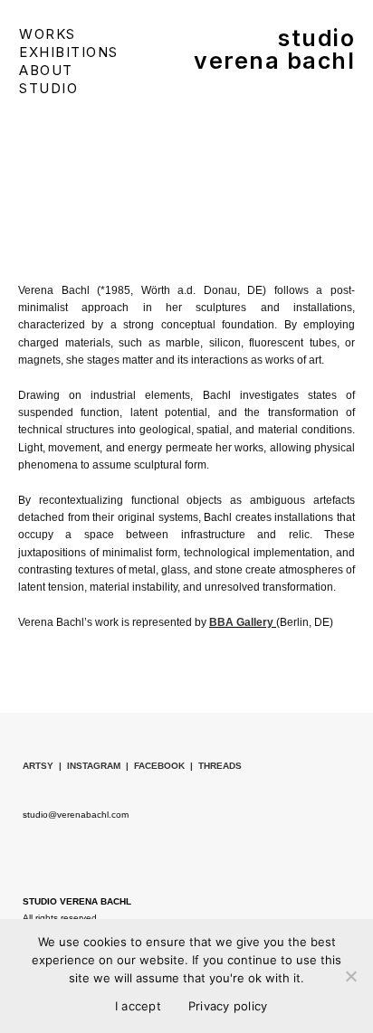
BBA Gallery (242, 622)
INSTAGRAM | (100, 766)
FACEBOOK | (166, 766)
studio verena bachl (274, 49)
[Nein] (350, 976)
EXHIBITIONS (69, 52)
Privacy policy (228, 1006)
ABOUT (46, 70)
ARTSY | (45, 766)
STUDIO (48, 88)
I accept (138, 1006)
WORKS (47, 34)
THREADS (222, 766)
